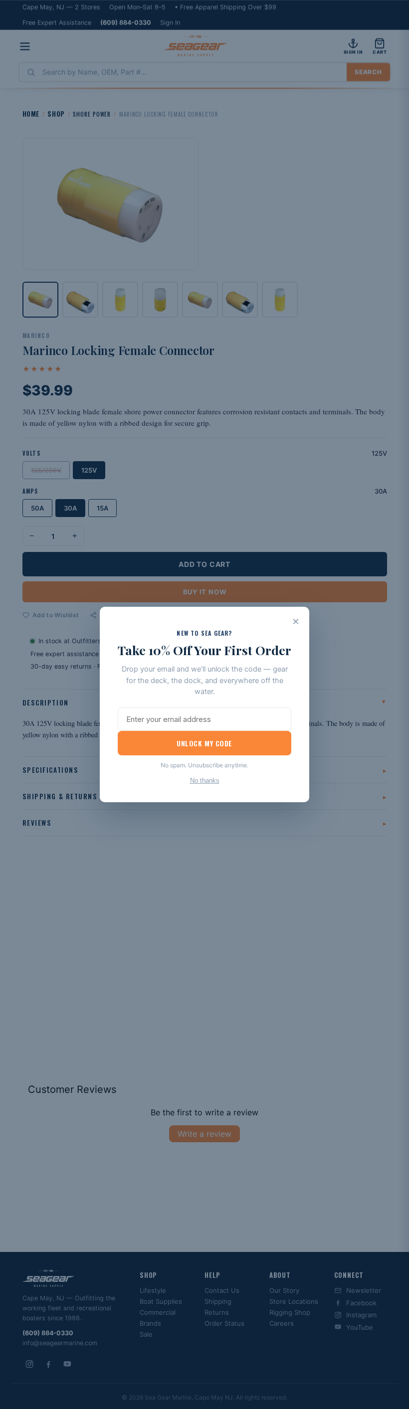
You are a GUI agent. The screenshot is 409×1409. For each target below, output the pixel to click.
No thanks (204, 780)
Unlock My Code (204, 743)
